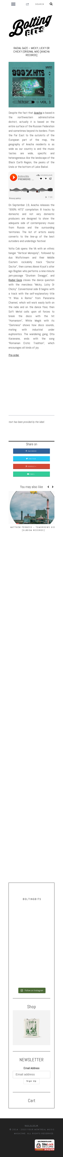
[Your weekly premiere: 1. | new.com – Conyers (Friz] (31, 934)
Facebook (32, 451)
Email (32, 474)
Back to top (30, 1125)
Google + (31, 466)
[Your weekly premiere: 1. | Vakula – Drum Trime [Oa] (31, 955)
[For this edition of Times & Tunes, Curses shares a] (31, 976)
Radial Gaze (15, 280)
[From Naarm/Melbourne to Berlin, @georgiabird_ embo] (31, 913)
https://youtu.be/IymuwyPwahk (25, 361)
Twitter (32, 459)
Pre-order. (14, 355)
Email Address (31, 1068)
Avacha (38, 113)
